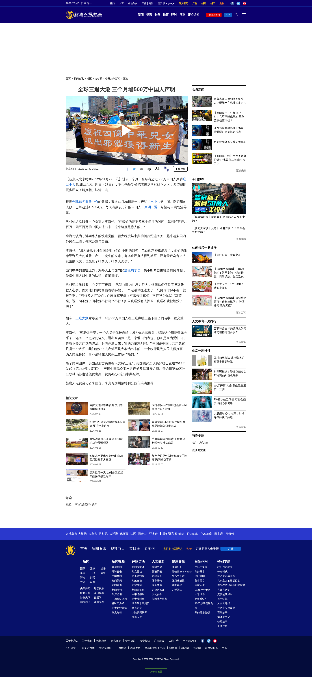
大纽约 (82, 533)
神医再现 (177, 585)
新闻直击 (117, 585)
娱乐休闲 (201, 561)
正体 (144, 3)
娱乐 (103, 568)
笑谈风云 (157, 571)
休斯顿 (124, 533)
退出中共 (153, 202)
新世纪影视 (211, 647)
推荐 (166, 14)
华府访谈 (117, 594)
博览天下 (85, 597)
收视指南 (101, 640)
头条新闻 (198, 89)
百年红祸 (222, 598)
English (180, 533)
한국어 (229, 533)
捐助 (204, 3)
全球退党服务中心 (85, 202)
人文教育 (158, 561)
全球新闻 (117, 567)
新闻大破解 (138, 589)
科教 (92, 582)
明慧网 (173, 647)
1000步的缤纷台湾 (204, 605)
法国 (133, 533)
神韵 (112, 3)
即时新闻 (85, 593)
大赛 (121, 3)
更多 (224, 647)
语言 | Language (166, 3)
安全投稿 (145, 640)
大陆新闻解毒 (139, 612)
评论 (82, 577)
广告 (194, 3)
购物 (222, 3)
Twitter (238, 3)
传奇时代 (222, 571)
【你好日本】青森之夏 (227, 254)
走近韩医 (177, 589)
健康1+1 (176, 567)
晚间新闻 (117, 580)
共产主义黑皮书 (226, 607)
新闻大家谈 (138, 567)
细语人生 (137, 617)
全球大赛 (99, 602)
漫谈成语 (157, 585)
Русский (206, 533)
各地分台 (132, 3)
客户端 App (189, 640)
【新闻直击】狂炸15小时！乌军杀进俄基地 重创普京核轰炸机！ (229, 116)
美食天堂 (200, 580)
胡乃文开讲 (178, 576)
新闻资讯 (79, 78)
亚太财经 (117, 612)
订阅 (230, 548)
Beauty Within (202, 589)
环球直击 (117, 571)
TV (228, 15)
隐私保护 (116, 640)
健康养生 (178, 561)
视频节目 (117, 548)
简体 (151, 3)
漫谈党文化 (199, 450)
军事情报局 (138, 594)
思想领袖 (137, 585)
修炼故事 (222, 621)
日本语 (218, 533)
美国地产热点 (159, 598)
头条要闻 (85, 588)
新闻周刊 (117, 589)
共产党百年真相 (226, 576)
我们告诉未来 (200, 442)
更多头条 (241, 170)
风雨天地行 (223, 603)
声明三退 (150, 207)
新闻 (141, 14)
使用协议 (130, 640)
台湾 (92, 573)
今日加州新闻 (112, 78)
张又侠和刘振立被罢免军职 (230, 141)
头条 (157, 14)
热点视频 (99, 588)
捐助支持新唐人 (172, 548)
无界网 (197, 647)
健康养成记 (178, 580)
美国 (82, 573)
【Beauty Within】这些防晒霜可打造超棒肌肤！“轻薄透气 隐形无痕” (230, 301)
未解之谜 (157, 567)
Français (192, 533)
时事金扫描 (138, 576)
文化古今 (157, 594)
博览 (182, 14)
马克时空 (137, 607)
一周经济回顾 (119, 598)
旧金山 (142, 533)
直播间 (149, 548)
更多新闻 (241, 312)
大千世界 (200, 594)
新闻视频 (118, 561)
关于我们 (87, 640)
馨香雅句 (157, 580)
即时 (174, 14)
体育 (103, 573)
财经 (92, 577)
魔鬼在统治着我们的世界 (231, 585)
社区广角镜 (118, 603)
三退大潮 (81, 318)
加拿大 (92, 533)
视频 (149, 14)
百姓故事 (222, 612)
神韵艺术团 (88, 647)
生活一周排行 (201, 350)
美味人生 (200, 585)
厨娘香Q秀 (201, 598)
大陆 (82, 582)
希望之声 (135, 647)
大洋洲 (113, 533)
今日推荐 (198, 179)
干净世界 (121, 647)
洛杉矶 (98, 78)
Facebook (232, 3)
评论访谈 (193, 14)
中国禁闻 (117, 576)
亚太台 (153, 533)
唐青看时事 (138, 598)
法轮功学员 (132, 270)
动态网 (185, 647)
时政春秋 (137, 580)
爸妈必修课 (158, 589)
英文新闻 (183, 3)
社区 (89, 78)
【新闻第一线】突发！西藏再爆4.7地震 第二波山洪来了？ (230, 159)
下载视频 (180, 168)
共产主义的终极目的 (228, 580)
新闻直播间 (214, 15)
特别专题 (198, 435)
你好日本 (200, 571)
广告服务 (159, 640)
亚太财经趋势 (119, 607)
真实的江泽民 (225, 594)
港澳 (92, 568)
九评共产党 (223, 589)
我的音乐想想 (202, 612)
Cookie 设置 (156, 671)
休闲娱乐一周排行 (204, 248)
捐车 (213, 3)
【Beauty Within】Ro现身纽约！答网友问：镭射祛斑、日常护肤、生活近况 (229, 272)
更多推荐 (241, 239)
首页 (68, 78)
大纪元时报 (105, 647)
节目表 (134, 548)
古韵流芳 (157, 576)
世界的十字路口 (141, 603)
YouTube (244, 3)
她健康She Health (182, 571)
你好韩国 (200, 576)
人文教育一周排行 (204, 321)
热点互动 (137, 571)
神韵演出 (85, 602)
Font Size (157, 168)
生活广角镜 (201, 567)
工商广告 (222, 626)
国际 (82, 568)
